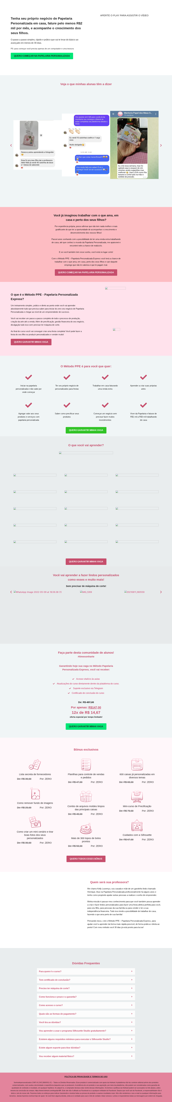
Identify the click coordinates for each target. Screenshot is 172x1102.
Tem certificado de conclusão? (54, 980)
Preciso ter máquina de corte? (54, 988)
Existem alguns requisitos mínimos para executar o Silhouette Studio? (75, 1039)
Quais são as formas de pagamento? (57, 1014)
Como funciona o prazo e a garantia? (58, 997)
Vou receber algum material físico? (56, 1056)
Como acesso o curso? (51, 1005)
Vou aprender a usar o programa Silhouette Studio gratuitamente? (72, 1031)
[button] (11, 145)
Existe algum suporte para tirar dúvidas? (59, 1048)
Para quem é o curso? (50, 971)
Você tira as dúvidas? (50, 1022)
